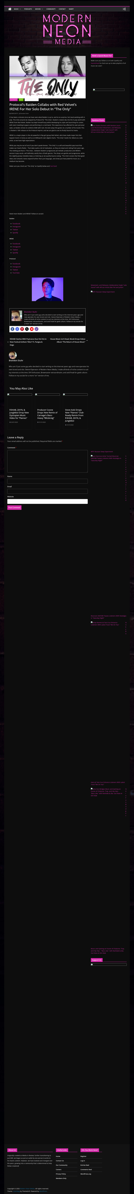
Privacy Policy (61, 1174)
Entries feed (85, 1165)
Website (10, 496)
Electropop (13, 99)
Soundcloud (95, 63)
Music (16, 9)
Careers (58, 1170)
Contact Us (60, 1161)
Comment (12, 447)
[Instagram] (17, 329)
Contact (62, 9)
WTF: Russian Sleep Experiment (102, 452)
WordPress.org (86, 1174)
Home (58, 1156)
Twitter (15, 229)
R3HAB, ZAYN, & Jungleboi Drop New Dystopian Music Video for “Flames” (19, 413)
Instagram (17, 226)
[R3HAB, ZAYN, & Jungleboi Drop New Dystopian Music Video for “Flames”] (19, 395)
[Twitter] (27, 329)
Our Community (61, 1165)
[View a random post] (124, 9)
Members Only (61, 1178)
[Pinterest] (22, 329)
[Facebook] (12, 329)
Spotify (15, 232)
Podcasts (28, 9)
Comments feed (86, 1170)
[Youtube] (32, 329)
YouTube (53, 166)
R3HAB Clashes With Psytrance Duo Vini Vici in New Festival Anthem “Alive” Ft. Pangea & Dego (28, 342)
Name (9, 476)
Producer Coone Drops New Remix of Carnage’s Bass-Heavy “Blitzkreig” (47, 413)
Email (9, 486)
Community (50, 9)
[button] (20, 9)
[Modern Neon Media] (9, 9)
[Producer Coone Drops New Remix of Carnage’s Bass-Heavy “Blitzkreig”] (47, 395)
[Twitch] (36, 329)
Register (83, 1156)
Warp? (71, 9)
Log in (83, 1161)
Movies (38, 9)
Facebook (16, 223)
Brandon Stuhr (24, 113)
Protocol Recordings (31, 99)
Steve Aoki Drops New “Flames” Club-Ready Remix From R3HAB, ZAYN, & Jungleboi (74, 415)
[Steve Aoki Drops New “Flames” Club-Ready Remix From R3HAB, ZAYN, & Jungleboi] (75, 395)
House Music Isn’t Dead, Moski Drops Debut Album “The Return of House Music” (67, 340)
